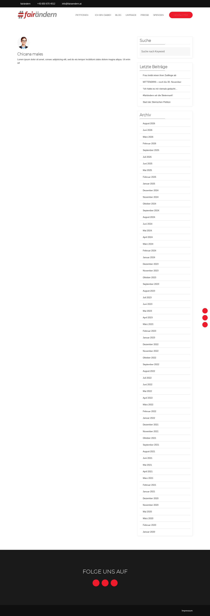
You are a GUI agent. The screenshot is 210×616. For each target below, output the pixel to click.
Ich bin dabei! (103, 15)
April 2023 (148, 317)
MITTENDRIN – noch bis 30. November (162, 82)
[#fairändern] (37, 15)
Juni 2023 (147, 304)
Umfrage (131, 15)
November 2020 (150, 505)
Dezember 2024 (150, 190)
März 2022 (148, 404)
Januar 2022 (149, 418)
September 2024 (151, 210)
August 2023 (149, 291)
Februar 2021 (149, 485)
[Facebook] (205, 310)
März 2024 (148, 244)
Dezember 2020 (150, 498)
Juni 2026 (147, 130)
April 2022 (148, 398)
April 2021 (148, 471)
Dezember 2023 (150, 264)
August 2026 (149, 123)
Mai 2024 (147, 230)
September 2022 (151, 364)
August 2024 (149, 217)
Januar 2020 (149, 532)
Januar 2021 (149, 491)
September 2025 (151, 150)
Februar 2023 (149, 331)
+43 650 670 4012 (46, 3)
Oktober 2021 (149, 438)
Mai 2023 (147, 311)
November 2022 (150, 351)
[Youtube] (205, 324)
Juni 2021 (147, 458)
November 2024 (150, 197)
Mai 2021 (147, 465)
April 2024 (148, 237)
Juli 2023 (147, 297)
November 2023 (150, 270)
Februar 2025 (149, 177)
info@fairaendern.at (71, 3)
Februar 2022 (149, 411)
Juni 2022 (147, 384)
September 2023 (151, 284)
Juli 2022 (147, 378)
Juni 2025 (147, 163)
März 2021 (148, 478)
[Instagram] (205, 317)
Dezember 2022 (150, 344)
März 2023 (148, 324)
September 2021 (151, 445)
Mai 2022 (147, 391)
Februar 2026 (149, 143)
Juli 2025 (147, 157)
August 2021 (149, 451)
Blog (118, 15)
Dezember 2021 (150, 424)
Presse (145, 15)
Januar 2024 (149, 257)
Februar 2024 (149, 250)
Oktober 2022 (149, 357)
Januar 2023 (149, 337)
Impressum (187, 610)
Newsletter (181, 15)
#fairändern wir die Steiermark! (158, 95)
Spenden (158, 15)
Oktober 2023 (149, 277)
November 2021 (150, 431)
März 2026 (148, 137)
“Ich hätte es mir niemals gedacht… (160, 88)
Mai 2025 (147, 170)
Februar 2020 (149, 525)
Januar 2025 (149, 183)
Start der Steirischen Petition (156, 102)
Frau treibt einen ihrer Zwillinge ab (159, 75)
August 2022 (149, 371)
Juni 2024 (147, 224)
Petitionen (82, 15)
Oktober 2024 (149, 203)
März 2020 (148, 518)
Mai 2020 (147, 511)
